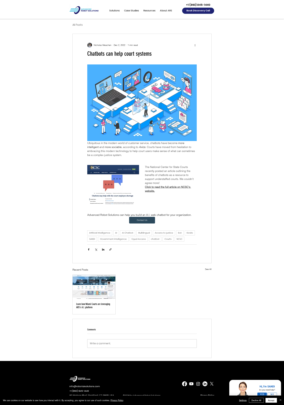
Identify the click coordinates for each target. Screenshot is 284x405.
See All (208, 269)
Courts (168, 239)
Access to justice (164, 232)
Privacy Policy (116, 400)
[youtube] (191, 383)
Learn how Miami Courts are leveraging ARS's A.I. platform (93, 305)
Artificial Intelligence (99, 232)
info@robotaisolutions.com (85, 386)
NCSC (179, 239)
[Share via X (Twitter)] (96, 249)
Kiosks (190, 232)
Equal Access (139, 239)
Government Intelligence (113, 239)
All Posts (77, 25)
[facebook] (184, 383)
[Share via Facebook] (88, 249)
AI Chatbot (127, 232)
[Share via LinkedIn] (103, 249)
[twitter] (211, 383)
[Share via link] (110, 249)
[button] (114, 10)
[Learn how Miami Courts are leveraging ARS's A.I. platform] (94, 287)
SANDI (92, 239)
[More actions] (195, 45)
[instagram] (198, 383)
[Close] (280, 400)
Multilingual (144, 232)
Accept (271, 400)
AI (116, 232)
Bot (180, 232)
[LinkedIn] (204, 383)
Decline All (256, 400)
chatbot (155, 239)
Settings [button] (243, 400)
